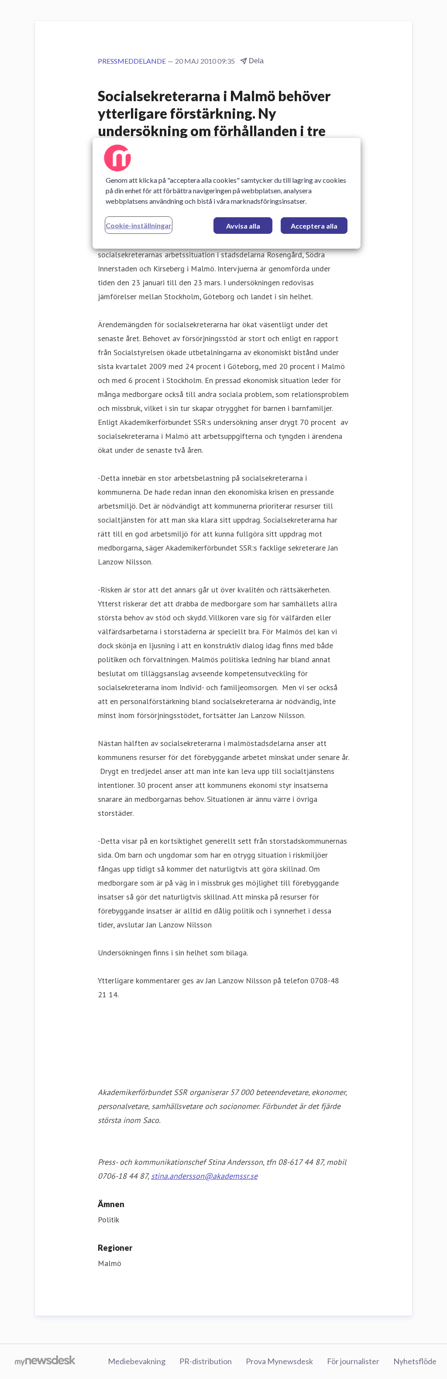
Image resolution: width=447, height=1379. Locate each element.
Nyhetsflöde (415, 1361)
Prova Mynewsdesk (279, 1361)
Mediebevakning (136, 1361)
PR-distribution (205, 1361)
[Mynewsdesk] (45, 1362)
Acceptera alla (314, 226)
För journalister (353, 1361)
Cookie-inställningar (139, 225)
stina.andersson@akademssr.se (204, 1176)
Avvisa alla (243, 226)
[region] (227, 193)
